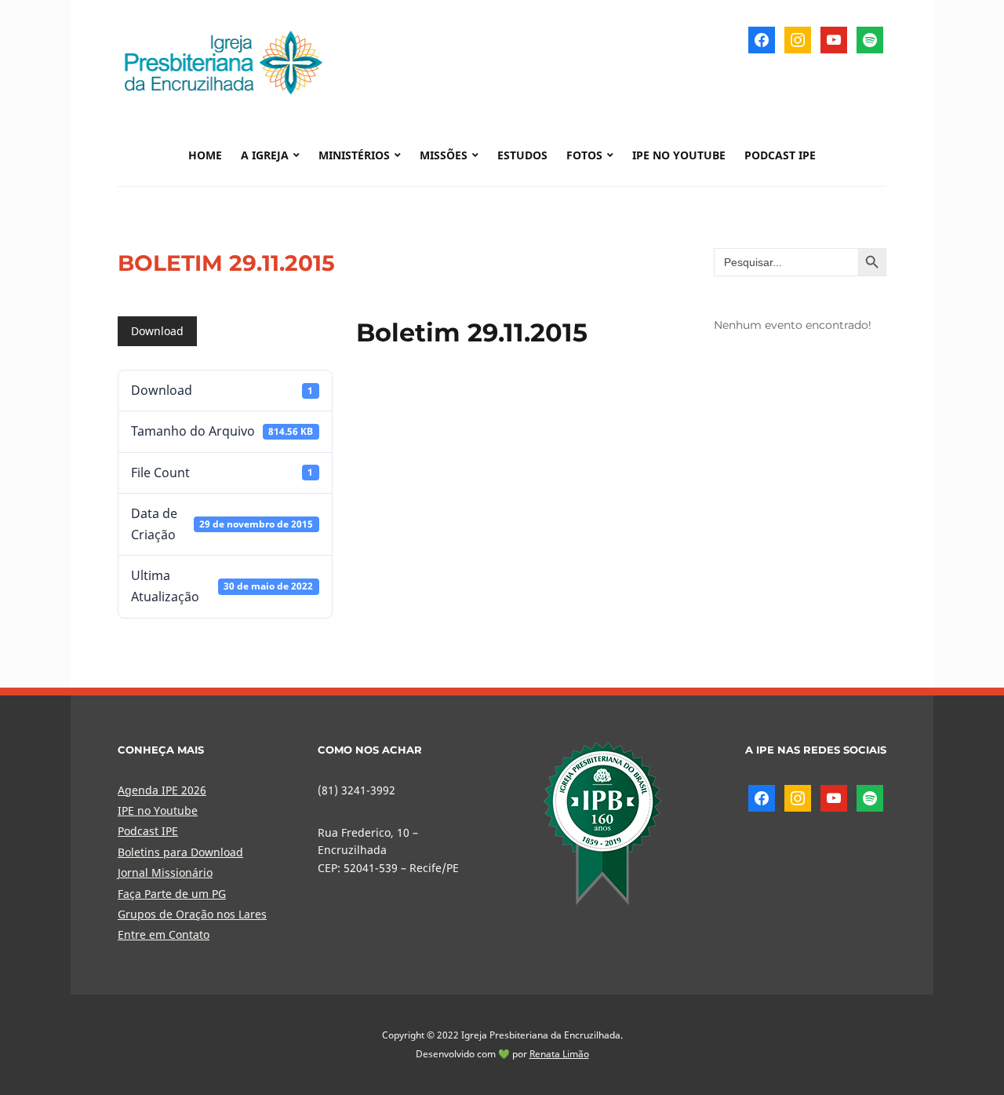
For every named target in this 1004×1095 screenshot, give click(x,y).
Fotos (584, 155)
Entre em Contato (163, 934)
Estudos (522, 155)
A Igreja (265, 155)
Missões (443, 155)
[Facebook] (761, 38)
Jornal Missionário (165, 872)
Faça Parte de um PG (172, 893)
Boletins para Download (180, 852)
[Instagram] (797, 38)
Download (157, 330)
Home (205, 155)
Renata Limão (559, 1053)
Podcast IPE (780, 155)
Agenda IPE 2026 (162, 790)
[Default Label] (833, 38)
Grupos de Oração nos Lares (192, 914)
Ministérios (354, 155)
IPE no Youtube (679, 155)
